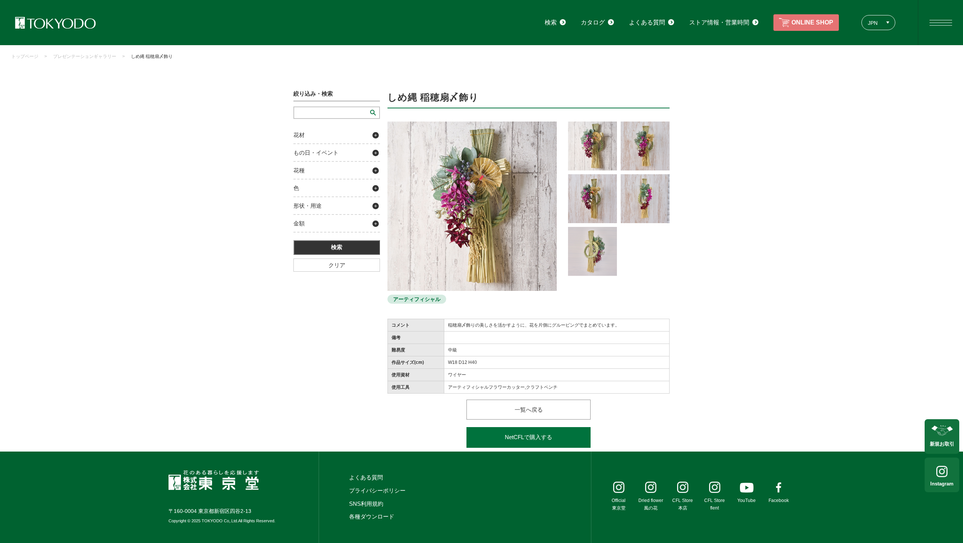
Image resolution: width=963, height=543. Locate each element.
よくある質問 (366, 477)
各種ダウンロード (371, 516)
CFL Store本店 (682, 504)
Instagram (942, 484)
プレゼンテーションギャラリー (84, 56)
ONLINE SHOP (812, 22)
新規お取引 (942, 444)
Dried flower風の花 (650, 504)
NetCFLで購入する (528, 437)
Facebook (779, 500)
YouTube (746, 500)
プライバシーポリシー (377, 490)
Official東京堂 (619, 504)
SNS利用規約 (366, 503)
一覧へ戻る (529, 409)
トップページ (24, 56)
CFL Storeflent (714, 504)
